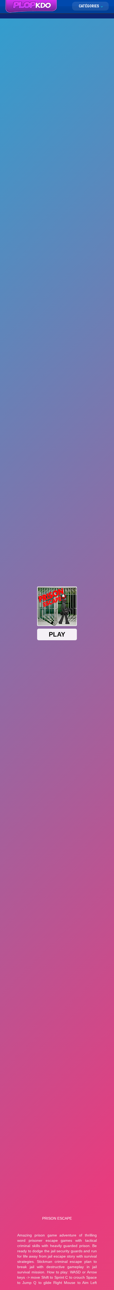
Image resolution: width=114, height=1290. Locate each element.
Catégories (89, 6)
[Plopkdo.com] (31, 6)
